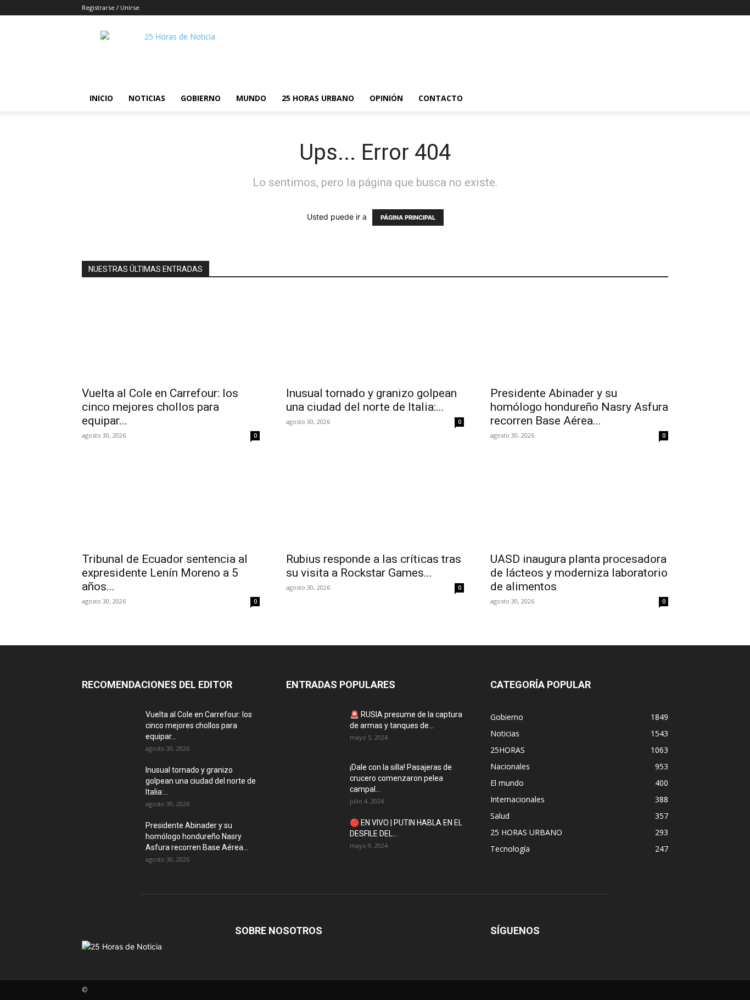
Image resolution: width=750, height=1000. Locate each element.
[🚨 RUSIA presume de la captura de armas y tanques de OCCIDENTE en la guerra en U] (313, 728)
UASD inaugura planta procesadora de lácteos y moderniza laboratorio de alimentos (579, 572)
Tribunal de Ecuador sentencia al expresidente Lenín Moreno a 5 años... (165, 572)
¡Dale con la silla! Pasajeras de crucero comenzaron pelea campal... (401, 778)
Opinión (386, 98)
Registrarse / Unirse (110, 7)
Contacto (440, 98)
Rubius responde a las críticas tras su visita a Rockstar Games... (373, 565)
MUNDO (251, 98)
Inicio (101, 98)
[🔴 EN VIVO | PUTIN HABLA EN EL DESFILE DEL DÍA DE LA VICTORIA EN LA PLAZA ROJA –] (313, 836)
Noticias (146, 98)
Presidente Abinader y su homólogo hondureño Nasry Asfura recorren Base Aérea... (579, 407)
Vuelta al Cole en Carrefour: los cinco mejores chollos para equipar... (160, 407)
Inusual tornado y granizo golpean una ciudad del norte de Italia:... (371, 400)
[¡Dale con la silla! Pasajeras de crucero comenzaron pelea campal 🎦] (313, 781)
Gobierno (201, 98)
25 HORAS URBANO (318, 98)
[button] (655, 99)
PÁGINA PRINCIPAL (407, 217)
